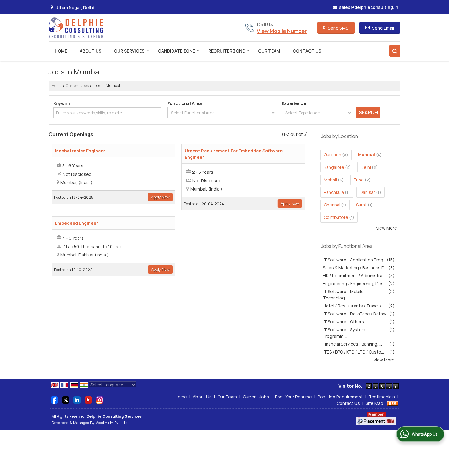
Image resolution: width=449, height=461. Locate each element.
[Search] (394, 51)
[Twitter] (65, 399)
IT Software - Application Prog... (354, 260)
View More (386, 228)
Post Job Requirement (340, 397)
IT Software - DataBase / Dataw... (356, 314)
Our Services (129, 51)
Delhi (366, 167)
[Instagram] (99, 399)
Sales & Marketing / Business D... (355, 267)
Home (61, 51)
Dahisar (367, 192)
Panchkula (334, 192)
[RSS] (392, 403)
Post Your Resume (293, 397)
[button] (282, 30)
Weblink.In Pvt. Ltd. (112, 422)
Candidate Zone (176, 51)
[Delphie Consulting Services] (76, 27)
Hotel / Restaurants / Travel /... (353, 306)
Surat (361, 205)
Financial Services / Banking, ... (352, 344)
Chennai (332, 205)
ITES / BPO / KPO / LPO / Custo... (353, 352)
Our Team (269, 51)
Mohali (330, 180)
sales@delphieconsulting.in (368, 7)
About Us (90, 51)
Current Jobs (77, 85)
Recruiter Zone (226, 51)
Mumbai (366, 155)
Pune (359, 180)
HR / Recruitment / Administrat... (355, 275)
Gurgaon (332, 155)
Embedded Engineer (76, 223)
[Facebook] (54, 399)
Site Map (374, 403)
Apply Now (160, 197)
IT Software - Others (343, 322)
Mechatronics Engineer (80, 151)
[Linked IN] (77, 399)
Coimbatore (336, 217)
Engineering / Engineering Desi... (355, 283)
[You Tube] (88, 399)
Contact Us (307, 51)
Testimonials (382, 397)
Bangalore (334, 167)
